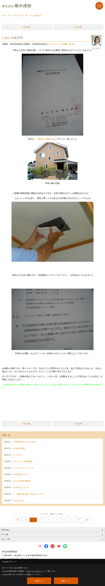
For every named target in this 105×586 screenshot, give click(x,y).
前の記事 (26, 27)
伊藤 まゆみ (69, 44)
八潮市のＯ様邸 (43, 139)
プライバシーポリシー (34, 571)
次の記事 (78, 27)
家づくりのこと (53, 44)
